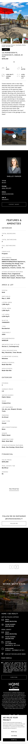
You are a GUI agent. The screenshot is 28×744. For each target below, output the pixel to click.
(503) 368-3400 (9, 626)
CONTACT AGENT (14, 204)
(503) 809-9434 (9, 638)
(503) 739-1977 (6, 188)
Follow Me (14, 523)
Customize (14, 735)
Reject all (14, 731)
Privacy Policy (7, 672)
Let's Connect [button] (14, 602)
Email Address (6, 658)
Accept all (14, 739)
